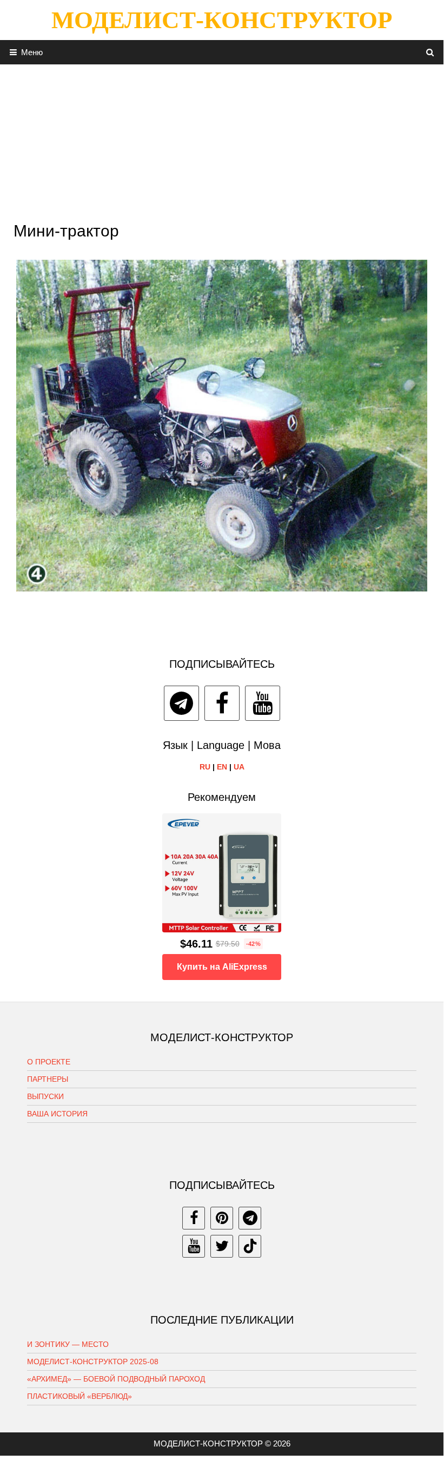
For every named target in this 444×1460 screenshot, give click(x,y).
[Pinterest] (221, 1218)
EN (222, 766)
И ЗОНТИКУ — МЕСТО (68, 1344)
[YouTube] (262, 703)
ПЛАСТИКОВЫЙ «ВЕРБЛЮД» (79, 1396)
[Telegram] (181, 703)
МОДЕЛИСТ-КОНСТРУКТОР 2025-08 (92, 1361)
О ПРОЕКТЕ (48, 1061)
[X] (221, 1246)
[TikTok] (249, 1246)
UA (239, 766)
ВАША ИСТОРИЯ (57, 1113)
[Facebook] (222, 703)
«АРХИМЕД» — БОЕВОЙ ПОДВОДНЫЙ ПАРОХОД (116, 1378)
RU (205, 766)
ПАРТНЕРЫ (47, 1079)
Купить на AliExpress (222, 966)
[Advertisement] (221, 140)
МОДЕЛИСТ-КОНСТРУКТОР (221, 20)
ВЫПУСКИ (45, 1096)
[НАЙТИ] (430, 52)
